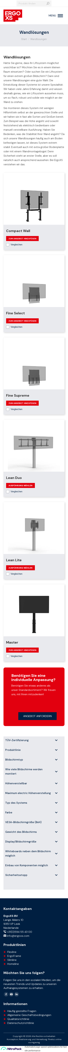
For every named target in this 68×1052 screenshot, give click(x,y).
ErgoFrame (14, 956)
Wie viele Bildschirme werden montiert (24, 771)
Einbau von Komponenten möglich (26, 865)
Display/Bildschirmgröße (20, 841)
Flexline (11, 952)
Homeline (13, 964)
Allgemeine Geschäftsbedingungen (29, 1015)
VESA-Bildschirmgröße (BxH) (23, 822)
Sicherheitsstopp (16, 875)
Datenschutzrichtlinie (20, 1023)
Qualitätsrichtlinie (18, 1019)
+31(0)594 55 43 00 (19, 932)
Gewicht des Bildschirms (21, 832)
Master (12, 642)
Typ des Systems (16, 803)
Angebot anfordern (37, 716)
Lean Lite (14, 560)
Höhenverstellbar (16, 783)
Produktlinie (13, 750)
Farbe (8, 812)
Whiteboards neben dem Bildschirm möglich (28, 853)
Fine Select (15, 313)
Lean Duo (14, 477)
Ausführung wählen (20, 485)
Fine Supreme (17, 395)
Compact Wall (18, 231)
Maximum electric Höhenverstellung (28, 793)
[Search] (48, 3)
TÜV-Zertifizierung (17, 740)
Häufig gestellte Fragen (21, 1011)
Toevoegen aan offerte (22, 238)
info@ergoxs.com (17, 936)
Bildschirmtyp (14, 759)
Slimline (12, 960)
